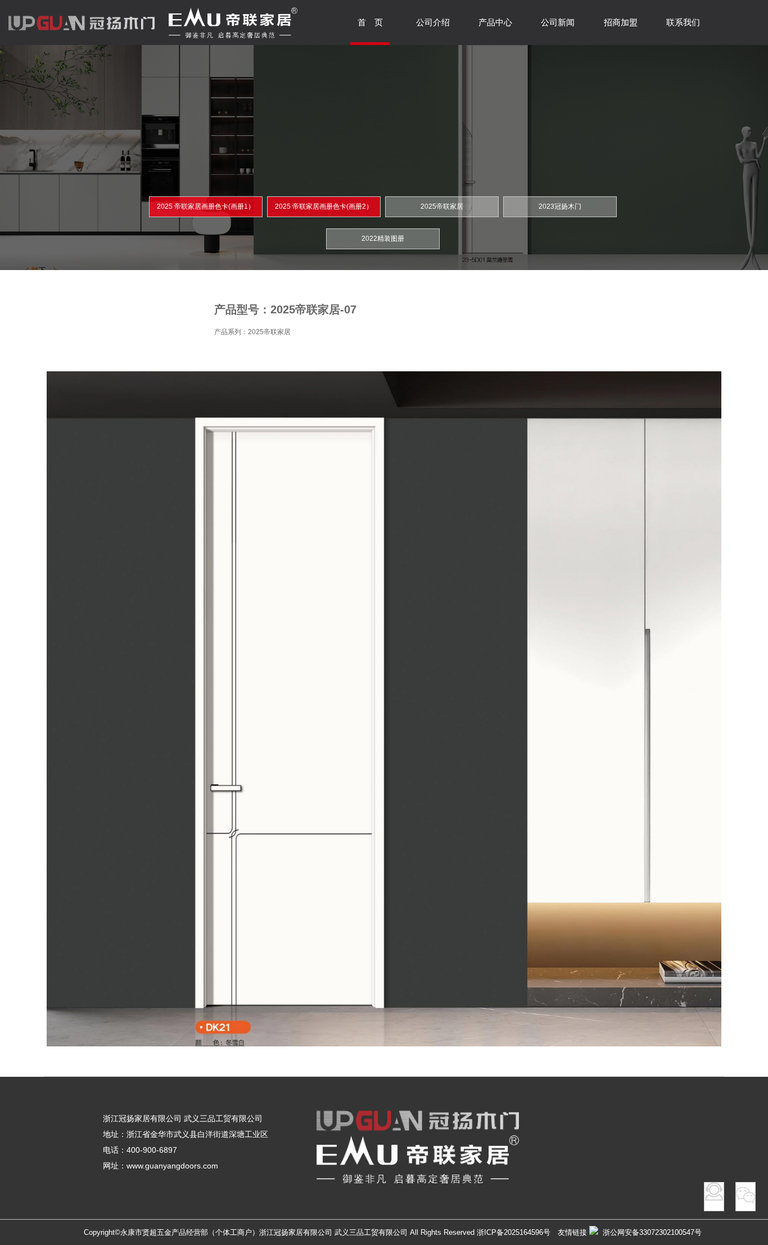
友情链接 (572, 1232)
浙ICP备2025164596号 (513, 1232)
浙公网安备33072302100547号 (650, 1232)
